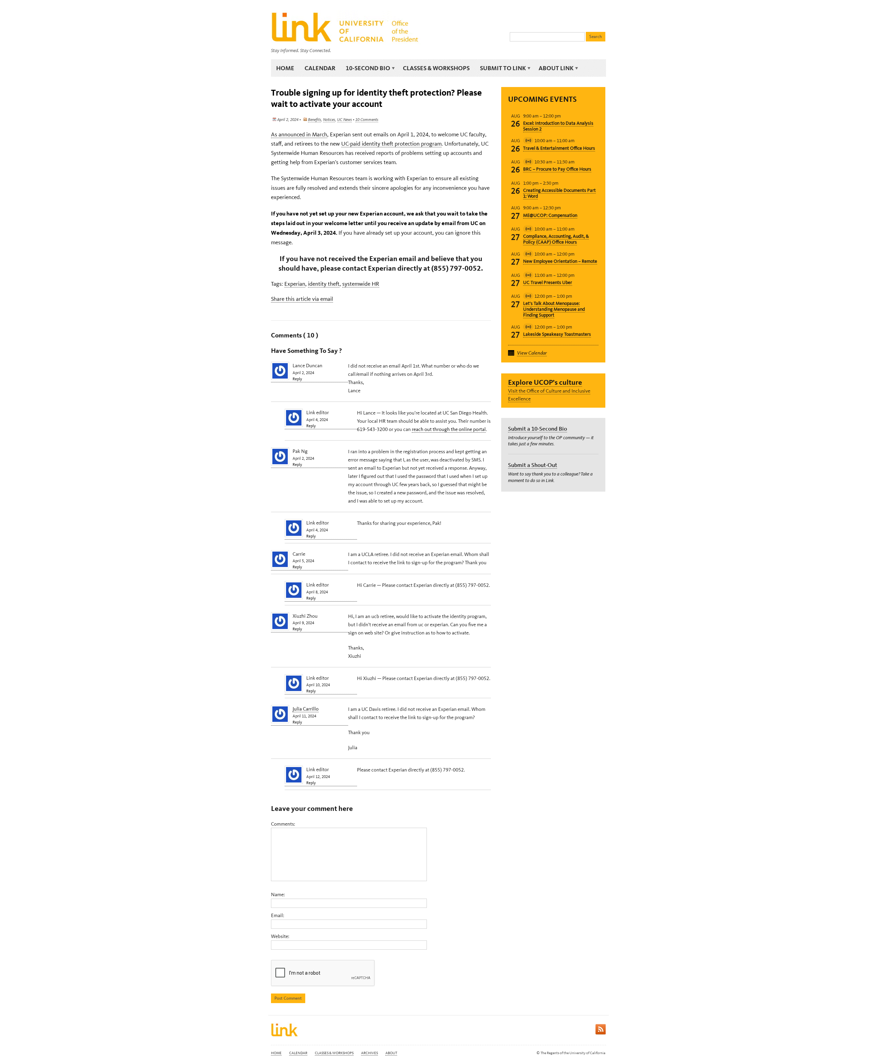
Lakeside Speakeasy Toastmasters (557, 334)
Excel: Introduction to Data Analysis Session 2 (558, 126)
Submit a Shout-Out (532, 464)
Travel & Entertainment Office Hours (559, 148)
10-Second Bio (365, 68)
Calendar (320, 68)
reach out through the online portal (449, 429)
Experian (294, 283)
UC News (344, 119)
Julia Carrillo (306, 709)
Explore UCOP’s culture (545, 382)
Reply (297, 379)
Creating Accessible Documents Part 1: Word (559, 193)
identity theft (323, 283)
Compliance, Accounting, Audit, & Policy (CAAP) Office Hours (556, 239)
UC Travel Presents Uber (547, 282)
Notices (329, 119)
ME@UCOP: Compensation (550, 215)
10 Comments (366, 119)
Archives (369, 1053)
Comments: (283, 824)
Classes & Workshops (436, 68)
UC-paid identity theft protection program (391, 143)
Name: (278, 894)
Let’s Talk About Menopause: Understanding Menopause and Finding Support (554, 309)
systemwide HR (360, 283)
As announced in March (299, 134)
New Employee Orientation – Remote (560, 261)
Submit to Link (500, 68)
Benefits (314, 119)
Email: (277, 915)
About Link (553, 68)
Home (285, 68)
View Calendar (532, 353)
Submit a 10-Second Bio (537, 428)
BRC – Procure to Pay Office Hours (557, 169)
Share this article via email (302, 298)
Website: (280, 936)
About (391, 1053)
